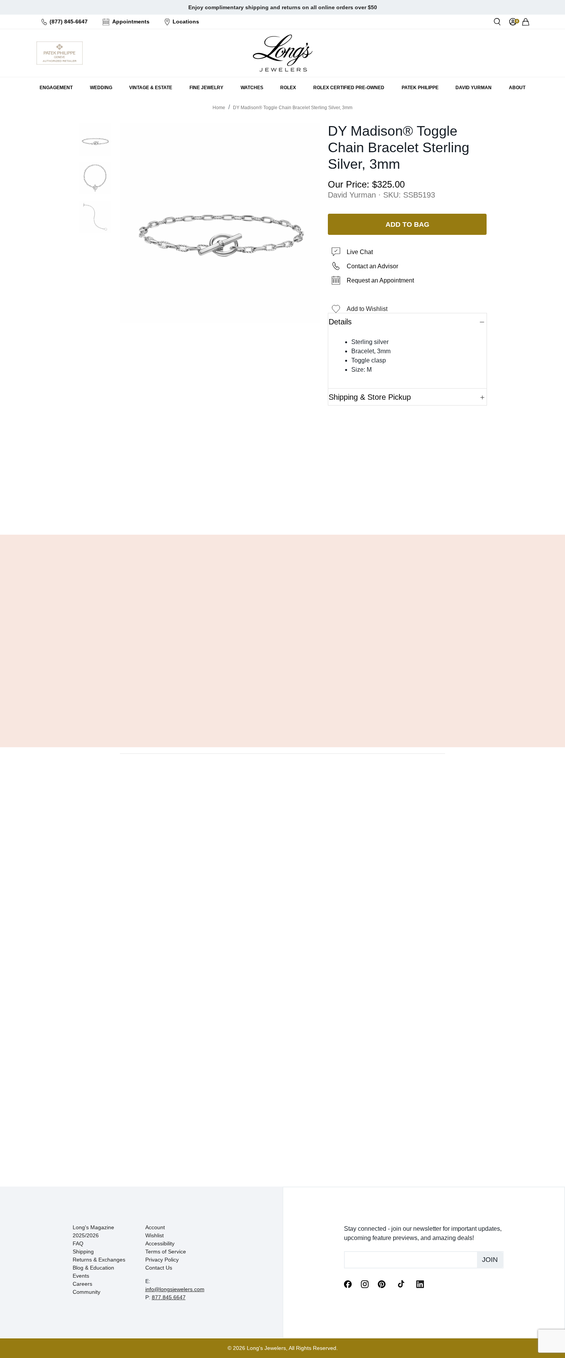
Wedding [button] (101, 87)
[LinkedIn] (420, 1283)
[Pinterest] (382, 1283)
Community (86, 1292)
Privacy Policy (162, 1260)
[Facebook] (348, 1283)
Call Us (227, 509)
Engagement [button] (56, 87)
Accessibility (159, 1243)
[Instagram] (365, 1283)
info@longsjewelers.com (174, 1289)
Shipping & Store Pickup (370, 397)
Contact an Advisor (372, 266)
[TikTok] (401, 1283)
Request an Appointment (380, 280)
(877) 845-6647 (69, 21)
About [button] (517, 87)
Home (219, 107)
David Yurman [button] (473, 87)
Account (155, 1227)
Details (340, 321)
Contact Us (158, 1268)
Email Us (282, 509)
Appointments (131, 21)
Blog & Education (93, 1268)
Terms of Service (165, 1251)
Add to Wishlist (367, 309)
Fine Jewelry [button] (206, 87)
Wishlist (154, 1235)
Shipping (83, 1251)
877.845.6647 (169, 1297)
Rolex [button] (288, 87)
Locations (186, 21)
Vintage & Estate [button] (150, 87)
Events (81, 1276)
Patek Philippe (420, 87)
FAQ (78, 1243)
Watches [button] (252, 87)
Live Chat (360, 252)
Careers (82, 1284)
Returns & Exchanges (99, 1260)
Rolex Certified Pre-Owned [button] (348, 87)
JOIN (490, 1259)
